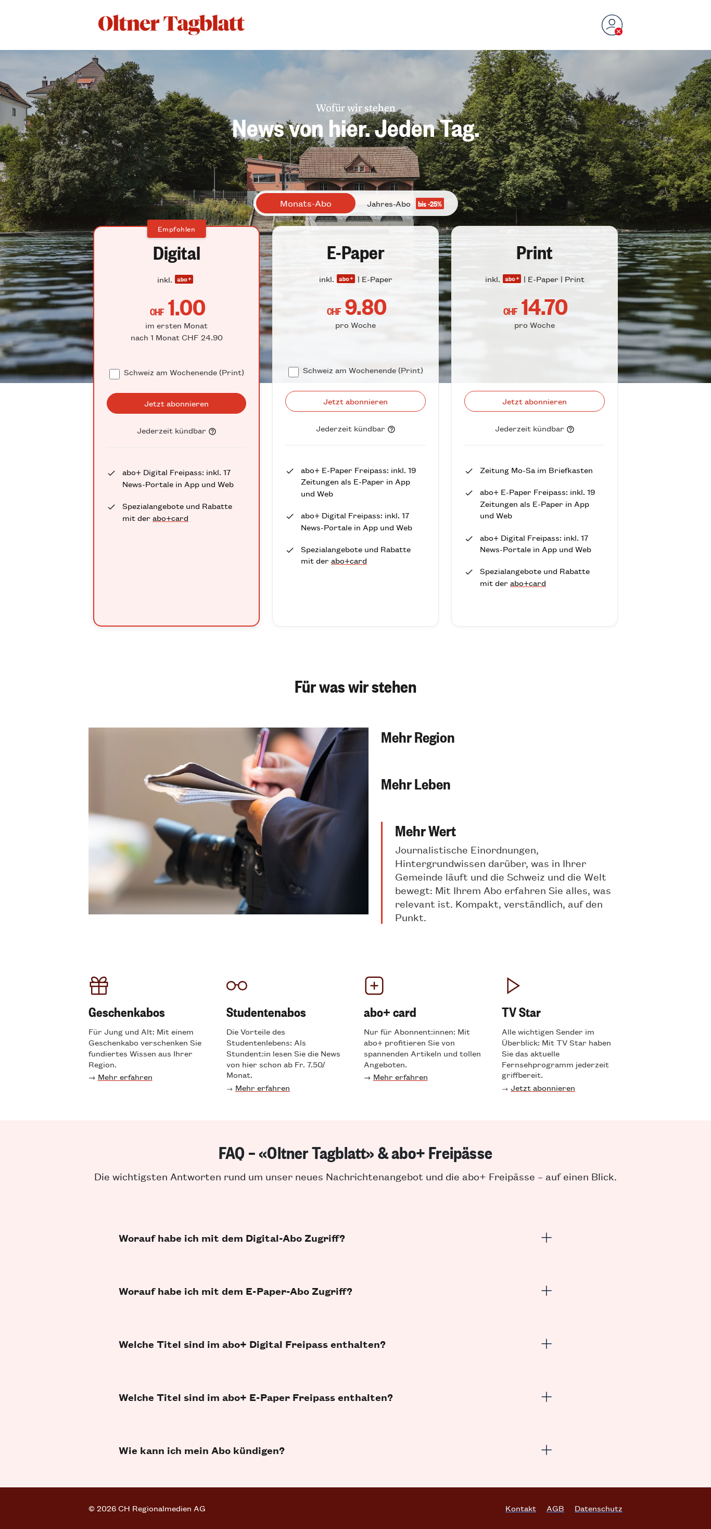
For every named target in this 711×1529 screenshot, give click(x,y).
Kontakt (520, 1508)
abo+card (170, 517)
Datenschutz (599, 1508)
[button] (502, 736)
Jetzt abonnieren (543, 1087)
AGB (555, 1508)
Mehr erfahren (125, 1076)
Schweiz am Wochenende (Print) (184, 371)
